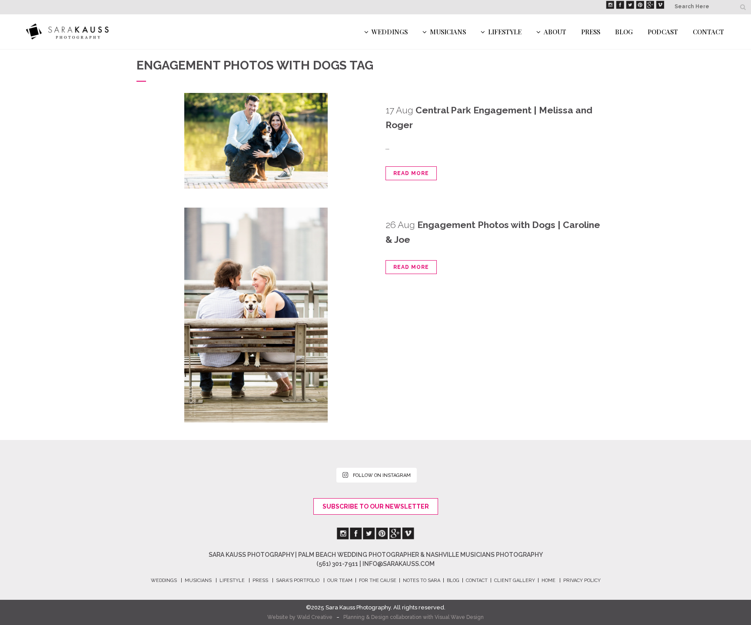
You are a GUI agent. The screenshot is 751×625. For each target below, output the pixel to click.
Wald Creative (314, 617)
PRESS (260, 580)
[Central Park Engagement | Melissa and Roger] (256, 140)
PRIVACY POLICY (582, 580)
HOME (548, 580)
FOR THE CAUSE (377, 580)
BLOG (453, 580)
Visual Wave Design (459, 617)
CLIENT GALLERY (514, 580)
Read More (411, 173)
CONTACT (477, 580)
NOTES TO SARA (421, 580)
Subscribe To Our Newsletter (375, 506)
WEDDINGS (164, 580)
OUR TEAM (339, 580)
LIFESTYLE (232, 580)
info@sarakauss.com (398, 563)
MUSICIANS (198, 580)
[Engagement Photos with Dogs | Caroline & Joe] (256, 315)
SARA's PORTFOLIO (297, 580)
